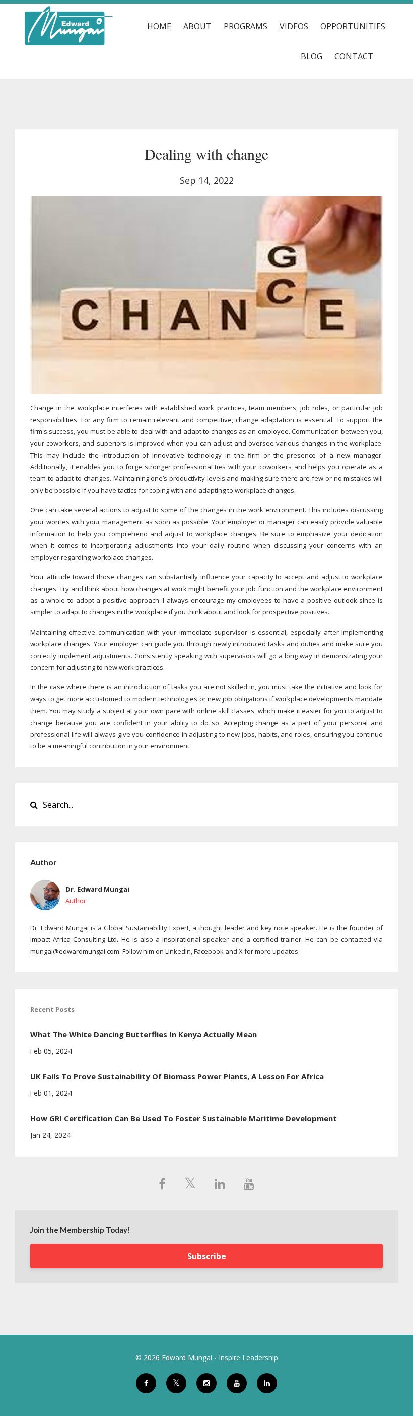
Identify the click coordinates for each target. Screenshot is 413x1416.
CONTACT (353, 56)
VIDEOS (294, 26)
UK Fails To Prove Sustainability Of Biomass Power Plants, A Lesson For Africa (177, 1076)
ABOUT (197, 26)
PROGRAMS (245, 26)
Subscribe (206, 1256)
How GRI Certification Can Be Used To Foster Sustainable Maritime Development (183, 1118)
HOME (159, 26)
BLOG (311, 56)
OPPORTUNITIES (352, 26)
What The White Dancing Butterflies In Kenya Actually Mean (143, 1034)
